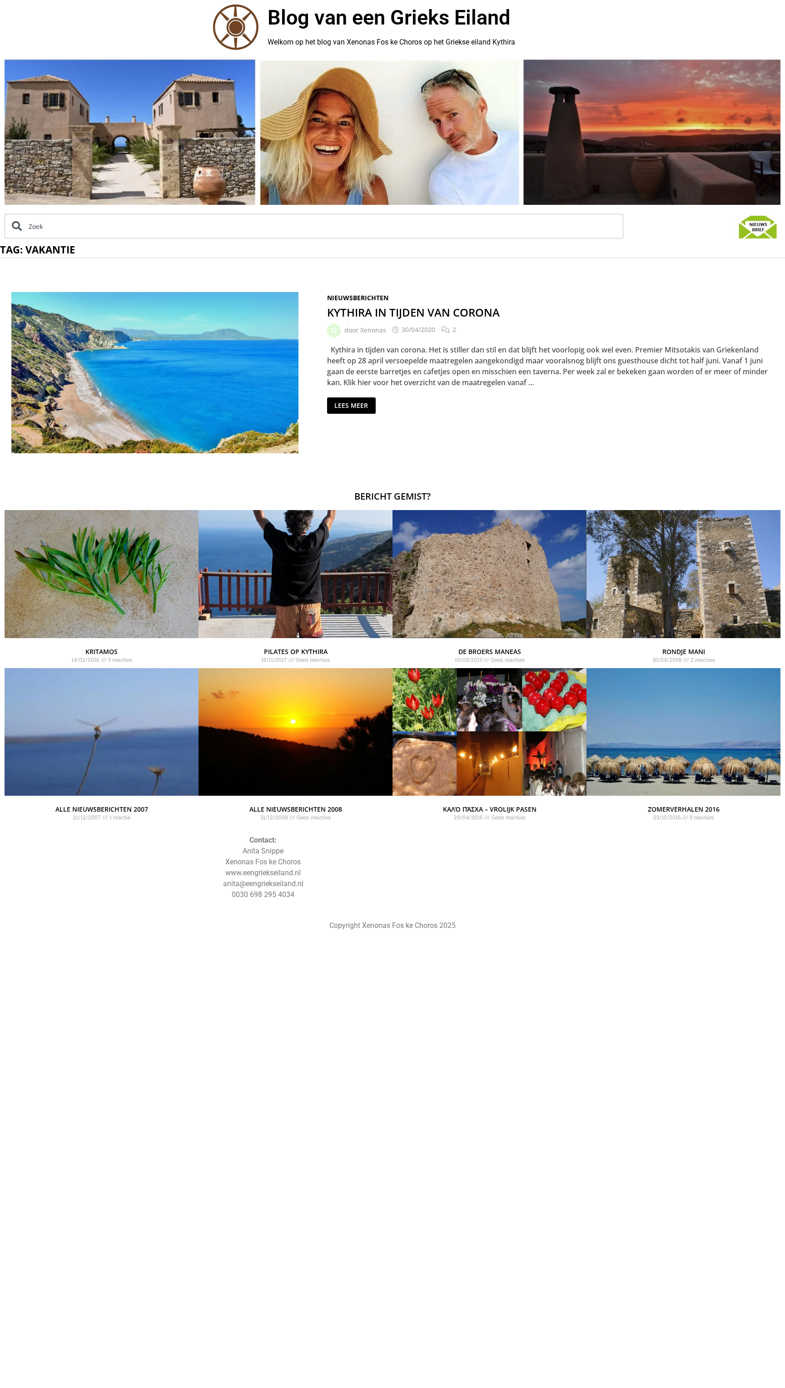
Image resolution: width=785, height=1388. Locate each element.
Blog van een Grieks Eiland (389, 17)
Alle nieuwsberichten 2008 (295, 809)
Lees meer (351, 403)
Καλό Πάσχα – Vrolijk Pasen (490, 809)
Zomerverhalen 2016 (684, 809)
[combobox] (314, 226)
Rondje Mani (683, 651)
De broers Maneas (489, 651)
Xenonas (373, 329)
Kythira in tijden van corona (413, 312)
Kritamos (101, 651)
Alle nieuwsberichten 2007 (101, 809)
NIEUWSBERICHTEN (357, 297)
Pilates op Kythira (296, 651)
